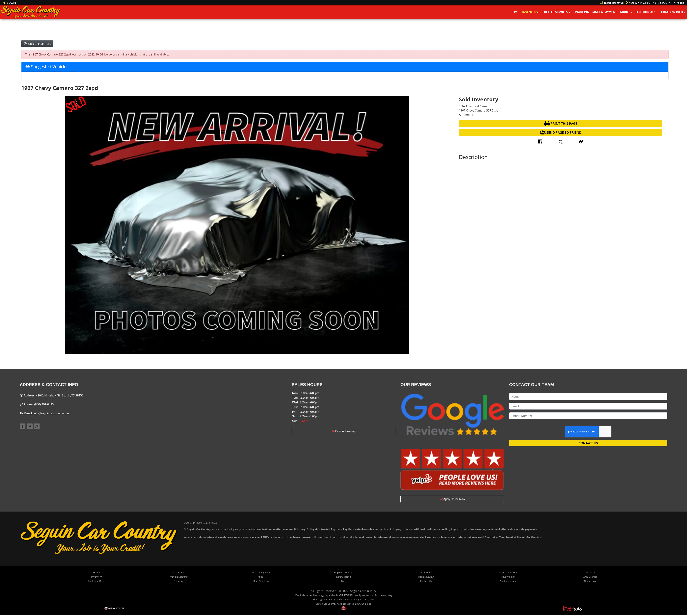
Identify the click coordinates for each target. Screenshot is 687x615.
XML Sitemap (590, 576)
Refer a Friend (343, 576)
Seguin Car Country (363, 591)
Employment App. (343, 572)
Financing (581, 12)
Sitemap (590, 572)
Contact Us (588, 443)
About (625, 12)
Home (514, 12)
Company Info (672, 12)
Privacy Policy (508, 576)
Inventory (530, 12)
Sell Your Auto (178, 572)
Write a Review (426, 576)
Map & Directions (508, 572)
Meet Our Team (261, 581)
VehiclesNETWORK (341, 595)
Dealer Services (556, 12)
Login (11, 3)
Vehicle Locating (178, 576)
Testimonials (645, 12)
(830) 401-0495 (613, 3)
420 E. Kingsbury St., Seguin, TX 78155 (656, 3)
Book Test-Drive (96, 581)
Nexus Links (590, 581)
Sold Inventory (508, 581)
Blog (343, 581)
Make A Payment (604, 12)
